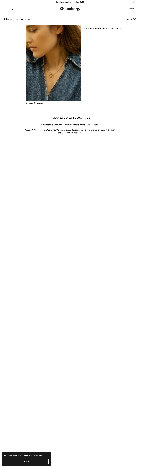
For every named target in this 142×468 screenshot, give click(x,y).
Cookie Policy (38, 455)
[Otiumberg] (70, 9)
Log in (133, 2)
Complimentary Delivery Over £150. (70, 2)
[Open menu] (6, 8)
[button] (11, 8)
